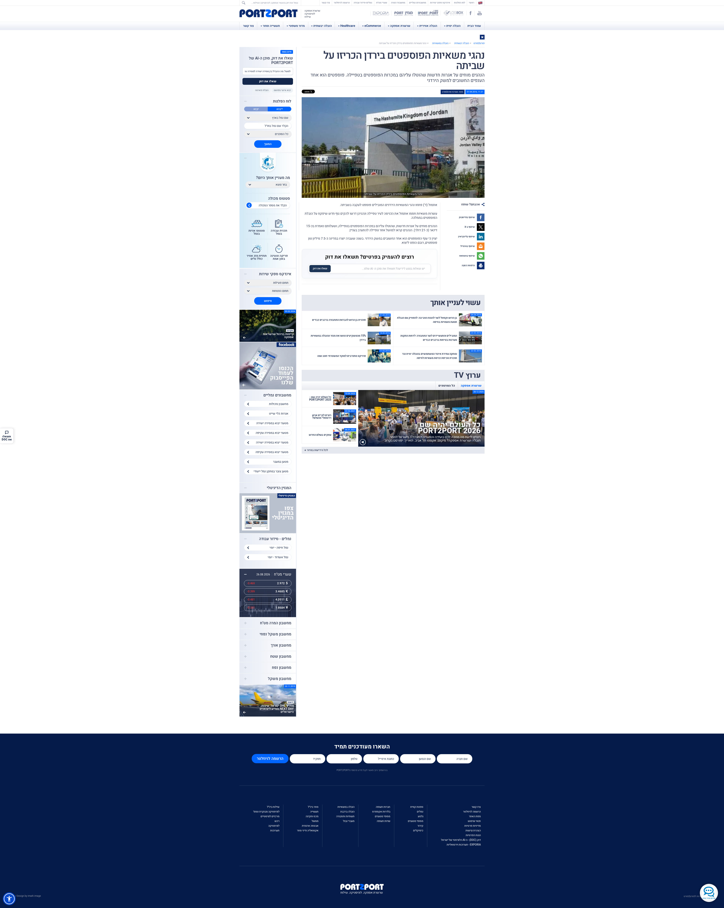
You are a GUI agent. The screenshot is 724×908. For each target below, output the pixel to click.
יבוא (256, 109)
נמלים (420, 812)
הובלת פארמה (261, 90)
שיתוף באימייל (467, 246)
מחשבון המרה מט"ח (275, 623)
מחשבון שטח (280, 656)
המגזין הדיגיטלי (279, 487)
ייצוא (279, 109)
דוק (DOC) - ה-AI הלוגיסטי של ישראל (461, 840)
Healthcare (347, 26)
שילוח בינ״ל (273, 807)
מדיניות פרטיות (472, 826)
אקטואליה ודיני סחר (307, 830)
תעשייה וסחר (271, 26)
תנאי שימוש (474, 821)
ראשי (470, 2)
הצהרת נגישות (473, 830)
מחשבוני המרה (398, 2)
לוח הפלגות (459, 2)
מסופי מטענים (415, 821)
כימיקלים (418, 830)
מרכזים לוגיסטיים (270, 816)
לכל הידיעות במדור (317, 450)
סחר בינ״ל (313, 807)
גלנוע (420, 816)
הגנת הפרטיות (473, 835)
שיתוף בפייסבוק (467, 217)
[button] (482, 37)
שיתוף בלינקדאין (466, 236)
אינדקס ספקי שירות (440, 2)
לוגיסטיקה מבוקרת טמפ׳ (266, 812)
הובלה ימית (453, 26)
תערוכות (274, 830)
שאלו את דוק (320, 269)
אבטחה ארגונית (310, 826)
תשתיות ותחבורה (345, 816)
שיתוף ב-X (470, 227)
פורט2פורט (479, 43)
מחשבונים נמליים (417, 2)
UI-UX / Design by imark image (24, 896)
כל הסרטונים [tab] (446, 385)
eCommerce (372, 26)
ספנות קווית (416, 807)
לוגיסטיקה (273, 826)
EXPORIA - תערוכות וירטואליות (464, 845)
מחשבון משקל (279, 678)
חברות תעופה (383, 807)
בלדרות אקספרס (381, 812)
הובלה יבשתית (322, 26)
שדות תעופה (383, 821)
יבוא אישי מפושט (282, 90)
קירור (420, 826)
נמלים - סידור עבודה (275, 538)
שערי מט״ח (381, 2)
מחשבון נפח (281, 667)
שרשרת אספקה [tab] (471, 385)
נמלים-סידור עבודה (363, 2)
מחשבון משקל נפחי (275, 634)
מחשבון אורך (281, 645)
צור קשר (248, 26)
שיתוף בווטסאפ (467, 255)
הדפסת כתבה (468, 265)
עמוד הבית (474, 26)
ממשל (315, 821)
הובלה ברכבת (347, 812)
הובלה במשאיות (440, 43)
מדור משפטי (297, 26)
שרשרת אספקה (400, 26)
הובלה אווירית (428, 26)
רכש (277, 821)
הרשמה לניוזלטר (342, 2)
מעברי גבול (348, 821)
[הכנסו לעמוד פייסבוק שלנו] (267, 365)
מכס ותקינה (312, 816)
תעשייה (314, 812)
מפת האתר (475, 816)
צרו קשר (326, 2)
